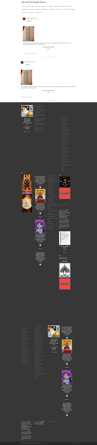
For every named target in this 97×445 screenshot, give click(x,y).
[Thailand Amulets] (27, 193)
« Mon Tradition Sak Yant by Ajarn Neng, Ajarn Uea (30, 53)
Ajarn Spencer (37, 421)
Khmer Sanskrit (72, 9)
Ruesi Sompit (63, 157)
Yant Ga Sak (50, 221)
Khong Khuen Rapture (25, 9)
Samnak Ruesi (24, 12)
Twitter (50, 57)
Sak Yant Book (37, 6)
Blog (22, 6)
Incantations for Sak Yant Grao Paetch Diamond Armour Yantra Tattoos (40, 120)
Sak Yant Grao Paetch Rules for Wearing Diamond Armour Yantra (40, 115)
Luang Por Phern (64, 118)
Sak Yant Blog (43, 6)
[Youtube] (72, 443)
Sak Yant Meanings (66, 9)
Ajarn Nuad (63, 125)
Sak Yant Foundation (38, 12)
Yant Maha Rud (51, 201)
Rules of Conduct (58, 9)
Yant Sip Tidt (50, 229)
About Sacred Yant (63, 6)
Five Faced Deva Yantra (52, 194)
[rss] (74, 443)
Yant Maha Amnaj (51, 186)
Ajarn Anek (63, 153)
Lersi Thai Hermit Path (63, 224)
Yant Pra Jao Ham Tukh (52, 203)
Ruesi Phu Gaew (64, 150)
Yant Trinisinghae (51, 177)
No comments (28, 21)
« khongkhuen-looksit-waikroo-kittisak (26, 96)
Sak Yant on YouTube (63, 204)
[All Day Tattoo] (64, 193)
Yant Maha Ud (50, 188)
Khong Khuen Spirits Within (40, 131)
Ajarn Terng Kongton (65, 159)
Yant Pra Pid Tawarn (51, 196)
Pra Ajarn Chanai (64, 123)
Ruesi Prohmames (64, 140)
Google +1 (51, 57)
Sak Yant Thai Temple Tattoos (34, 2)
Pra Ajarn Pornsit (64, 144)
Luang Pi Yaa (63, 122)
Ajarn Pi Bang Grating (65, 132)
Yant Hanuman (50, 223)
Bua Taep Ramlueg (51, 216)
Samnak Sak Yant (31, 12)
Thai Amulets (32, 9)
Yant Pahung (50, 192)
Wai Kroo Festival (44, 9)
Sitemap (32, 6)
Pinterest (53, 57)
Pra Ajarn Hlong (64, 163)
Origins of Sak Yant (52, 9)
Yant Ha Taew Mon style (31, 18)
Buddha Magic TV (62, 210)
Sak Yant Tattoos (27, 6)
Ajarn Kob (63, 146)
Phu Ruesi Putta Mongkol (65, 148)
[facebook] (71, 443)
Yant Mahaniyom (51, 227)
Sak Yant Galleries (50, 6)
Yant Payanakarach (51, 225)
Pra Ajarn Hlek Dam (65, 142)
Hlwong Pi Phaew (64, 138)
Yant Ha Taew (50, 212)
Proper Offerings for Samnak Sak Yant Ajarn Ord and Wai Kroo (40, 124)
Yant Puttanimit (50, 198)
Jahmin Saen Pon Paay (65, 134)
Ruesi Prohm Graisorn (65, 136)
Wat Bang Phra (38, 9)
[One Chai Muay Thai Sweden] (65, 181)
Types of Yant (70, 6)
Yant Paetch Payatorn (52, 182)
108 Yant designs (56, 6)
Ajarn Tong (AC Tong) (65, 127)
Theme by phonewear (46, 443)
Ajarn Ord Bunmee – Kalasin (66, 161)
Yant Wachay (50, 200)
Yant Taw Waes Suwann (52, 210)
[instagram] (75, 443)
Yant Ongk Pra (50, 190)
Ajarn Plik (63, 168)
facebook (48, 57)
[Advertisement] (53, 123)
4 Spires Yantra (51, 175)
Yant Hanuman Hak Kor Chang (53, 214)
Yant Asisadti (50, 184)
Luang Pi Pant (63, 120)
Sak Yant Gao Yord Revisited (40, 109)
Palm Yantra (50, 208)
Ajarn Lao (63, 170)
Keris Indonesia (62, 219)
